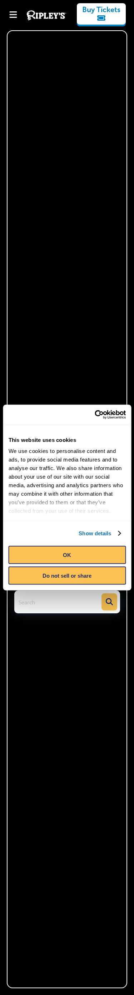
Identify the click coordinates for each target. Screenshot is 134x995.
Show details (95, 533)
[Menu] (13, 15)
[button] (109, 601)
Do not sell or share (67, 576)
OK (67, 555)
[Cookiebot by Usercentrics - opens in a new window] (95, 414)
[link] (101, 14)
